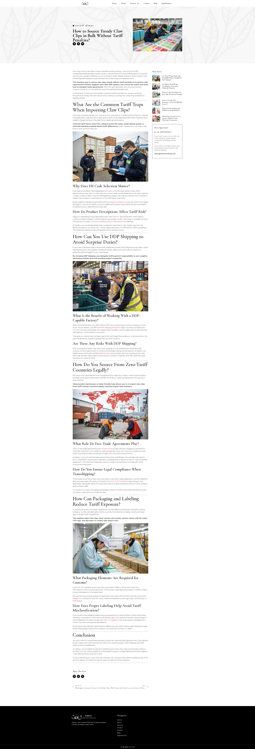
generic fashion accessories (122, 202)
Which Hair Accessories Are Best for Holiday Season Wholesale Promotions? (171, 118)
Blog (155, 3)
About (123, 3)
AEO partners (104, 353)
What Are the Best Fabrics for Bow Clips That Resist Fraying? (172, 93)
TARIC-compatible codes (113, 620)
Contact (146, 3)
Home (114, 3)
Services (133, 3)
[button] (74, 43)
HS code (108, 191)
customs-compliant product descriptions (107, 221)
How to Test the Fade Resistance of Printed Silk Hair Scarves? (172, 102)
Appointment (166, 3)
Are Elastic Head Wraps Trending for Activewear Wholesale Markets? (170, 86)
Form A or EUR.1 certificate (117, 481)
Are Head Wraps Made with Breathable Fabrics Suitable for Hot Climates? (172, 78)
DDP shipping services (109, 328)
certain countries (108, 449)
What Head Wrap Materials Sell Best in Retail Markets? (171, 109)
